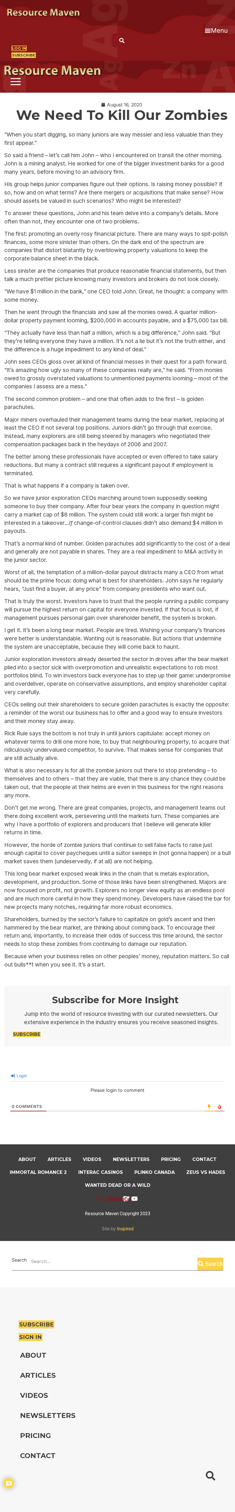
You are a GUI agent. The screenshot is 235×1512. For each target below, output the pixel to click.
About (27, 1159)
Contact (204, 1159)
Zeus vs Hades (205, 1172)
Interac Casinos (100, 1172)
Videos (92, 1159)
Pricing (171, 1159)
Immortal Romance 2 (38, 1172)
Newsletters (131, 1159)
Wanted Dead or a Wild (117, 1185)
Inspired (125, 1229)
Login (21, 1075)
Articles (59, 1159)
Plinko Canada (154, 1172)
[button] (216, 30)
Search (19, 1260)
